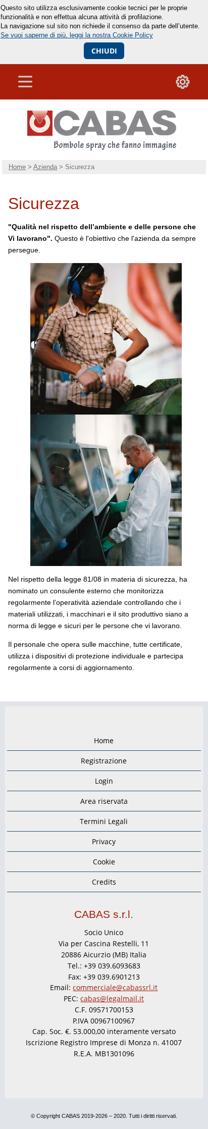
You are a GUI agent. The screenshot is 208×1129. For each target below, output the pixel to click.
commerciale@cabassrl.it (115, 987)
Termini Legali (104, 821)
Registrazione (104, 760)
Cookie (104, 861)
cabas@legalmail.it (112, 998)
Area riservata (104, 801)
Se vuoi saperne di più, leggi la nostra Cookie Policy (77, 35)
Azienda (45, 167)
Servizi (183, 81)
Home (17, 167)
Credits (104, 882)
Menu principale (25, 81)
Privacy (104, 841)
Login (104, 781)
